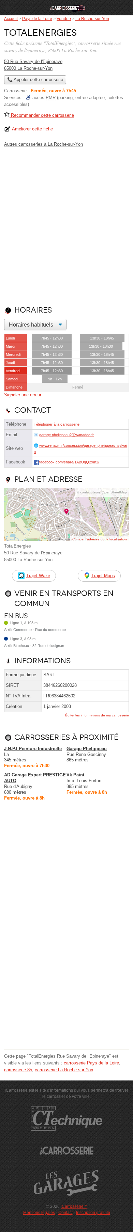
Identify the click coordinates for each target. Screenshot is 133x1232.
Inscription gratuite (93, 1212)
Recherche (125, 7)
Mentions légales (39, 1212)
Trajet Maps (103, 575)
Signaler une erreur (22, 394)
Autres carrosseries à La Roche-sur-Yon (43, 144)
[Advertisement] (66, 225)
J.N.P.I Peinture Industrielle (33, 748)
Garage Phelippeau (86, 748)
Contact (65, 1212)
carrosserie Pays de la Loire (91, 1062)
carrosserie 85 (18, 1069)
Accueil (7, 7)
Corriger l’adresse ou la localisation (99, 539)
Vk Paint (75, 774)
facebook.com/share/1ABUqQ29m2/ (69, 462)
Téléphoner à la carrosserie (56, 424)
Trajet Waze (38, 575)
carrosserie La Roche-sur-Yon (64, 1069)
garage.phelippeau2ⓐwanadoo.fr (66, 435)
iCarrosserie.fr (74, 1206)
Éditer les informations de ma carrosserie (97, 715)
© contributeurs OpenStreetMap (102, 492)
